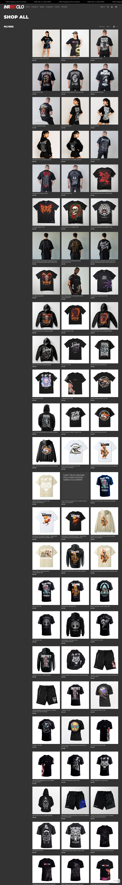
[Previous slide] (93, 212)
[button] (109, 27)
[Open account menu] (112, 7)
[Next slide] (115, 212)
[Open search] (108, 7)
